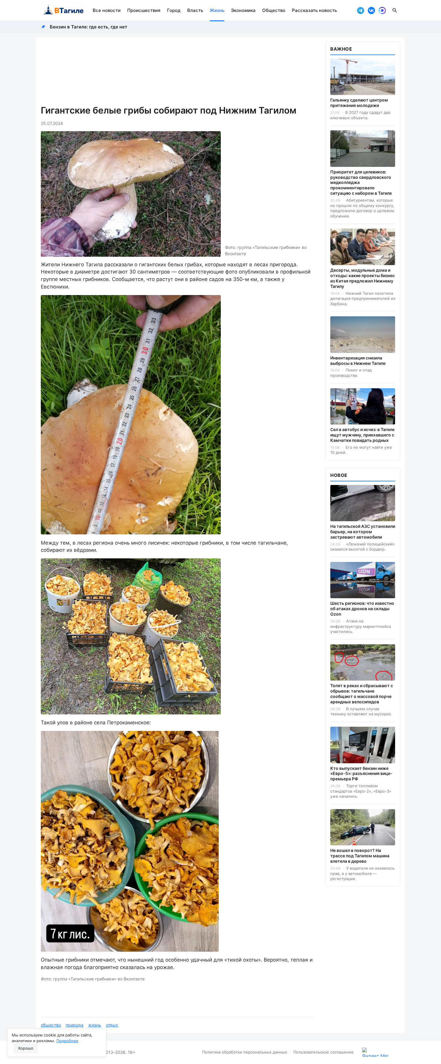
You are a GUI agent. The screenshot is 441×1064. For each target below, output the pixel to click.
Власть (195, 10)
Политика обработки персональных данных (244, 1052)
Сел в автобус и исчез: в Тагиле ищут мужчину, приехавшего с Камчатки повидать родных (362, 435)
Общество (273, 10)
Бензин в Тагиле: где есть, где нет (88, 27)
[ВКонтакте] (371, 10)
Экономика (243, 10)
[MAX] (382, 10)
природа (74, 1024)
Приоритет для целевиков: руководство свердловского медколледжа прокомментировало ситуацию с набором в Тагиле (361, 182)
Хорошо (25, 1048)
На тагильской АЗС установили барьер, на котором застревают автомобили (362, 531)
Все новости (107, 10)
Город (174, 10)
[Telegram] (360, 10)
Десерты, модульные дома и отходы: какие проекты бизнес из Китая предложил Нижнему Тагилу (362, 278)
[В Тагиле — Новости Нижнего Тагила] (63, 10)
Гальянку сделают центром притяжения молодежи (359, 102)
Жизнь (217, 10)
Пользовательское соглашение (323, 1052)
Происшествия (143, 10)
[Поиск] (394, 10)
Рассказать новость (314, 10)
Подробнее (67, 1040)
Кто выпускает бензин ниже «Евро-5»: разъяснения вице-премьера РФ (361, 774)
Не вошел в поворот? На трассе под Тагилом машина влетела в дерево (359, 856)
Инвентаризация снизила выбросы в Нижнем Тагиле (358, 360)
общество (51, 1024)
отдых (112, 1024)
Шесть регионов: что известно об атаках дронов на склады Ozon (362, 608)
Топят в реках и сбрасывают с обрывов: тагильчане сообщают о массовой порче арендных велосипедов (361, 693)
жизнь (94, 1024)
